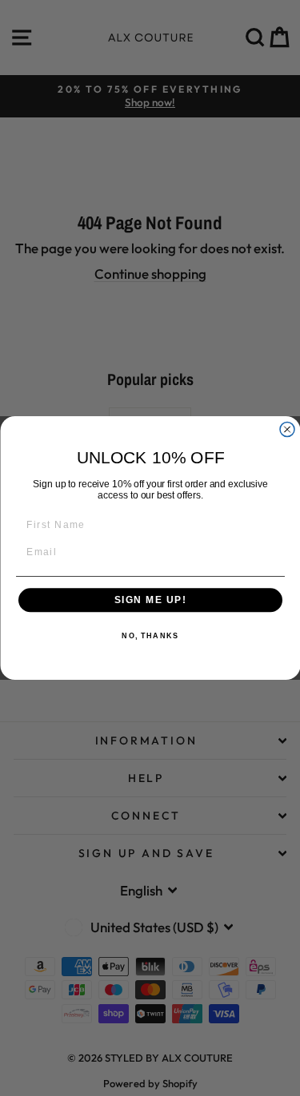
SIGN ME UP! (150, 600)
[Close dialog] (287, 430)
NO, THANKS (150, 636)
